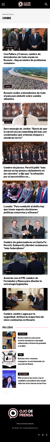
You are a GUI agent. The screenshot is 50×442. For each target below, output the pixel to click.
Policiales (22, 334)
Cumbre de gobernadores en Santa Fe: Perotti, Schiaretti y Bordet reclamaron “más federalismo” (26, 245)
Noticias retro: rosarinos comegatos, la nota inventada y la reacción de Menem (31, 361)
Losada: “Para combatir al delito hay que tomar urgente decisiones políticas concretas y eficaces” (24, 209)
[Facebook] (39, 434)
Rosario (7, 86)
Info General (23, 374)
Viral (20, 355)
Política (8, 122)
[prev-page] (3, 392)
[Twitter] (47, 434)
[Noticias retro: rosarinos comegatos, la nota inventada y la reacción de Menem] (9, 359)
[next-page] (7, 392)
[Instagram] (43, 434)
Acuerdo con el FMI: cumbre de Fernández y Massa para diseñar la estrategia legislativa (23, 280)
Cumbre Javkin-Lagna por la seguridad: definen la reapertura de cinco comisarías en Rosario (24, 316)
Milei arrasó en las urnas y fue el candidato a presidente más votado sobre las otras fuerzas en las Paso (32, 380)
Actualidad (9, 47)
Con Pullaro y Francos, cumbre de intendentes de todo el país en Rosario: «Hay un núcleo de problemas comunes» (25, 58)
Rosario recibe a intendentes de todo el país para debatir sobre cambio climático (25, 95)
